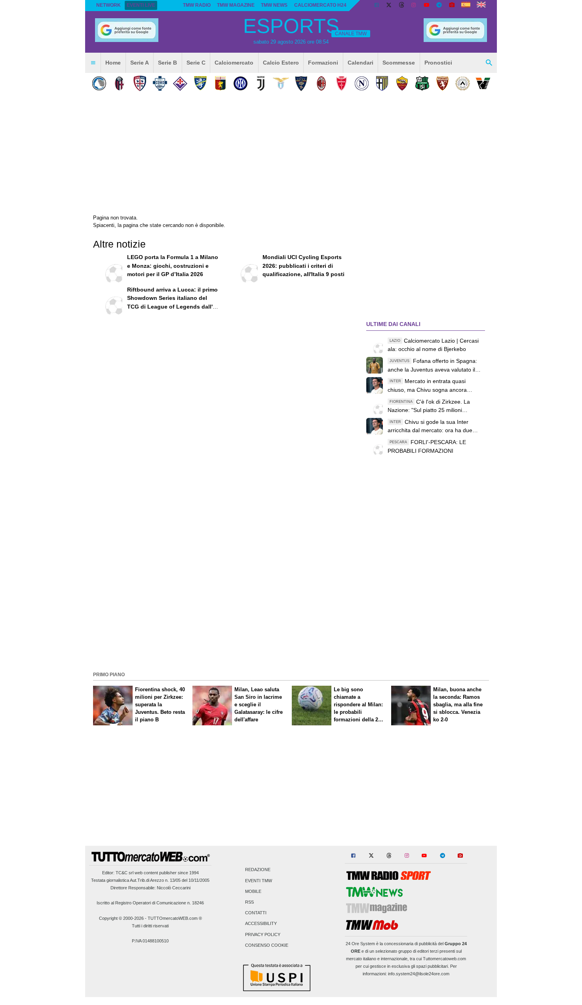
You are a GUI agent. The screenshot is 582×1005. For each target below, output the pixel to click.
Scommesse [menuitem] (398, 62)
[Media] (451, 5)
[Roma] (402, 83)
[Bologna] (119, 83)
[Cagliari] (139, 83)
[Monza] (341, 83)
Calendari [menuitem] (360, 62)
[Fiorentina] (180, 83)
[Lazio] (281, 83)
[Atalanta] (99, 83)
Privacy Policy (262, 934)
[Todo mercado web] (466, 5)
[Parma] (382, 83)
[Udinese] (463, 83)
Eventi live (141, 5)
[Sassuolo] (422, 83)
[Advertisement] (291, 613)
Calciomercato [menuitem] (234, 62)
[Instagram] (414, 5)
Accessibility (261, 923)
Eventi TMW (258, 880)
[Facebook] (376, 5)
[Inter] (240, 83)
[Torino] (442, 83)
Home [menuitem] (113, 62)
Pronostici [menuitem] (438, 62)
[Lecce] (301, 83)
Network (108, 5)
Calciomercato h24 (320, 5)
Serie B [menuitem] (167, 62)
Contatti (255, 913)
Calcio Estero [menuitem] (281, 62)
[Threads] (401, 5)
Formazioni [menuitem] (323, 62)
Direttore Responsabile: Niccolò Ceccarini (150, 887)
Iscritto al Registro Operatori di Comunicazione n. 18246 (150, 902)
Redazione (257, 870)
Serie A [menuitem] (139, 62)
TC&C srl (124, 872)
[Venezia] (483, 83)
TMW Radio (197, 5)
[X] (389, 5)
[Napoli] (362, 83)
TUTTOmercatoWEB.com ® (175, 918)
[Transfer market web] (481, 5)
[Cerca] (489, 63)
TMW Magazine (236, 5)
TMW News (274, 5)
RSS (249, 902)
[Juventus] (261, 83)
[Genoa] (220, 83)
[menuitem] (93, 63)
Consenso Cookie (266, 945)
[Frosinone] (200, 83)
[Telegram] (439, 5)
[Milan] (321, 83)
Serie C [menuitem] (195, 62)
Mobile (253, 891)
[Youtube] (426, 5)
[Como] (160, 83)
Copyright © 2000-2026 (121, 918)
